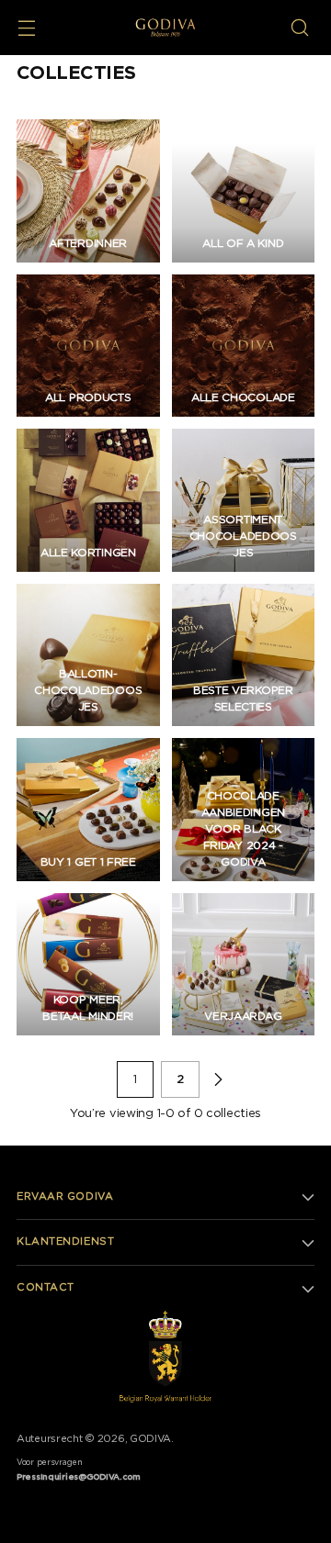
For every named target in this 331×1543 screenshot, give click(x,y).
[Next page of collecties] (218, 1079)
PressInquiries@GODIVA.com (79, 1477)
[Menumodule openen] (26, 28)
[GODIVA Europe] (166, 27)
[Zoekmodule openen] (299, 28)
